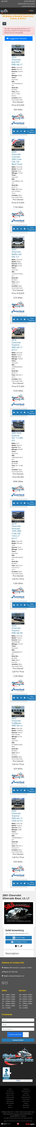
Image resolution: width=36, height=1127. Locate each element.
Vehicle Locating (10, 1097)
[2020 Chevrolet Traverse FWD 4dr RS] (18, 617)
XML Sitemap (26, 1105)
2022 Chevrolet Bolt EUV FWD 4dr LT (17, 61)
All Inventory (10, 1091)
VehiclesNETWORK (25, 1114)
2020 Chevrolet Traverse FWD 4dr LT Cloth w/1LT (17, 815)
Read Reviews (10, 1101)
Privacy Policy (26, 1099)
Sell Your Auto (10, 1095)
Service (10, 1105)
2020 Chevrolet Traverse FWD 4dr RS (17, 629)
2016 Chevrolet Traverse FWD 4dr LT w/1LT (17, 345)
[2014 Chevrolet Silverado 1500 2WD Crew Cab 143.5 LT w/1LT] (18, 516)
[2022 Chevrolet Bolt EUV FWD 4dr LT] (18, 49)
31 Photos (18, 338)
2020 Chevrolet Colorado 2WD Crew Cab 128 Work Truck (17, 157)
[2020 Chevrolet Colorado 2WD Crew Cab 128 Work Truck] (18, 144)
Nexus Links (26, 1107)
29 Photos (18, 150)
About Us (10, 1107)
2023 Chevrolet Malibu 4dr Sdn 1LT (17, 253)
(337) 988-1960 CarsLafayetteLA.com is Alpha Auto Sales (26, 3)
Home (10, 1089)
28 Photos (18, 716)
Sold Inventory (26, 1101)
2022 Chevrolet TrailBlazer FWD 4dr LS (17, 722)
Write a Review (10, 1103)
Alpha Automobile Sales (27, 1112)
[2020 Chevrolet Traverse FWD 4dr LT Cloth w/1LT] (18, 803)
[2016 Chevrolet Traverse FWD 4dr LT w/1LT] (18, 332)
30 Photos (18, 809)
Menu (31, 11)
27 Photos (18, 55)
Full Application (10, 1099)
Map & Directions (26, 1091)
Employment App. (25, 1097)
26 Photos (18, 521)
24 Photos (18, 431)
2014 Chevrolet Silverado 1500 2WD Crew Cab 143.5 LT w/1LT (16, 531)
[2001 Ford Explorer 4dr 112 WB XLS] (18, 425)
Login (5, 1)
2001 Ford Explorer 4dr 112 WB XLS (17, 437)
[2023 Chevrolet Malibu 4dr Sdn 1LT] (18, 241)
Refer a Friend (26, 1095)
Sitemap (26, 1103)
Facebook (26, 1093)
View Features (31, 131)
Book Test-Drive (10, 1093)
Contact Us (26, 1089)
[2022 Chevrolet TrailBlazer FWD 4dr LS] (18, 710)
